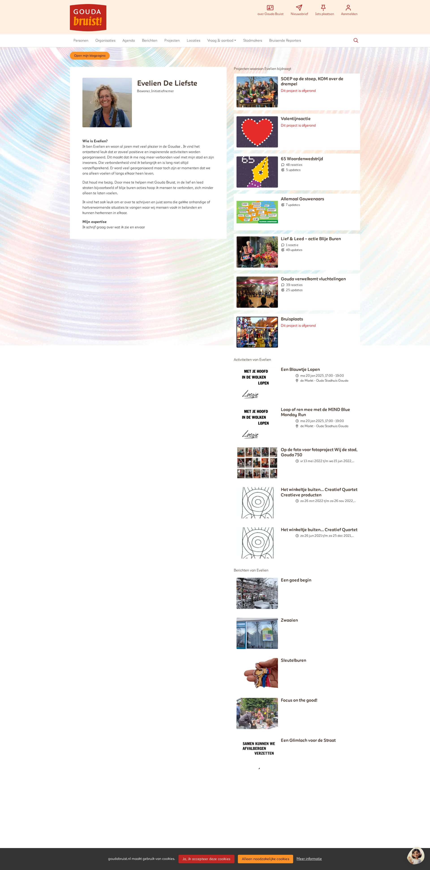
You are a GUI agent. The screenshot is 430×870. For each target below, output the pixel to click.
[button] (81, 40)
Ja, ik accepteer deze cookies (206, 859)
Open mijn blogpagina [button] (90, 56)
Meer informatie (309, 859)
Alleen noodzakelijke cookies (265, 859)
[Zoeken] (356, 40)
